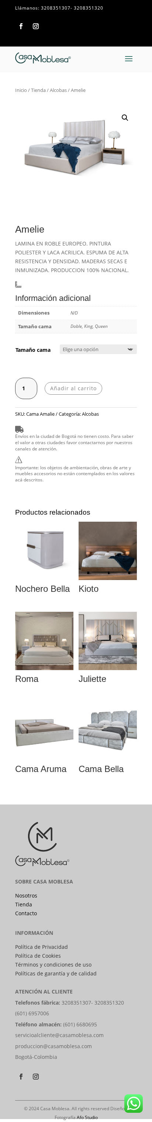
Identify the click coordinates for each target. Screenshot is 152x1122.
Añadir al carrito (73, 388)
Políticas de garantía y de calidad (56, 973)
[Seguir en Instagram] (36, 26)
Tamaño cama (33, 349)
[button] (125, 117)
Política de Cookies (38, 955)
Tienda (38, 90)
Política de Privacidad (41, 946)
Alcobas (58, 90)
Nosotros (26, 895)
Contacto (26, 913)
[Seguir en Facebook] (21, 26)
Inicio (21, 90)
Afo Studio (87, 1117)
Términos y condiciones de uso (53, 964)
